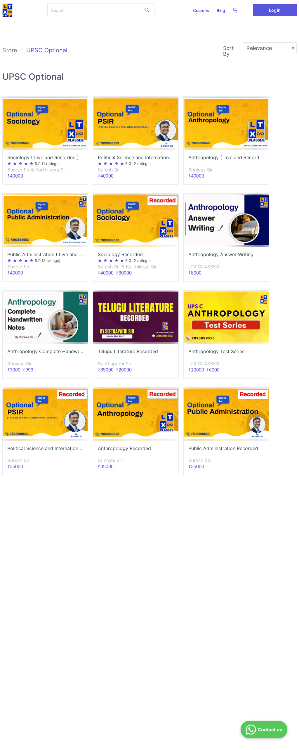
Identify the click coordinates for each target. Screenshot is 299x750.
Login (274, 10)
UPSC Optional (46, 50)
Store (9, 50)
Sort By (228, 51)
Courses (201, 10)
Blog (221, 10)
